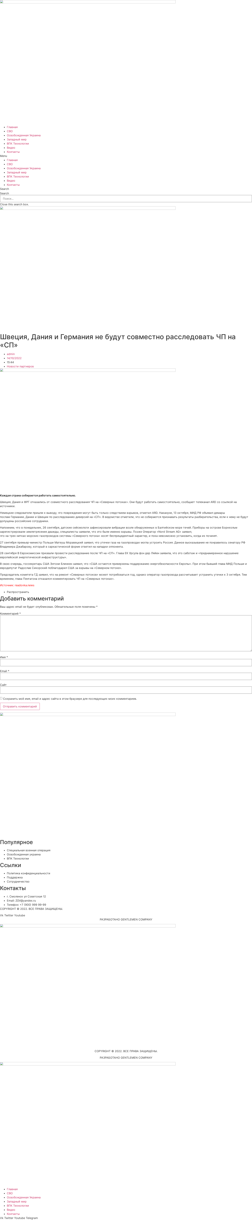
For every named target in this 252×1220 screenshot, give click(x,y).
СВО (10, 131)
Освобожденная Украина (24, 135)
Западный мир (17, 139)
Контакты (13, 151)
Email (4, 671)
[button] (126, 156)
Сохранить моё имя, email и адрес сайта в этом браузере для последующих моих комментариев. (70, 698)
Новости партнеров (20, 366)
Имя (4, 657)
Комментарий (10, 613)
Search (4, 193)
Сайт (3, 684)
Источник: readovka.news (17, 585)
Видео (11, 147)
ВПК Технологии (18, 143)
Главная (12, 127)
